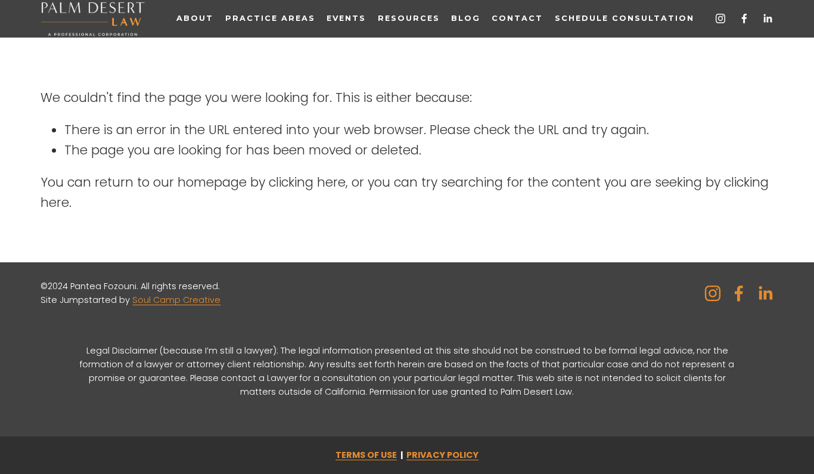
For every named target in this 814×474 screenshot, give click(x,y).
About (194, 18)
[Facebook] (744, 18)
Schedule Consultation (625, 18)
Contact (517, 18)
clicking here (307, 182)
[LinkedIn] (767, 18)
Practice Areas (270, 18)
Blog (465, 18)
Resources (409, 18)
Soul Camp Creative (176, 300)
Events (346, 18)
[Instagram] (720, 18)
